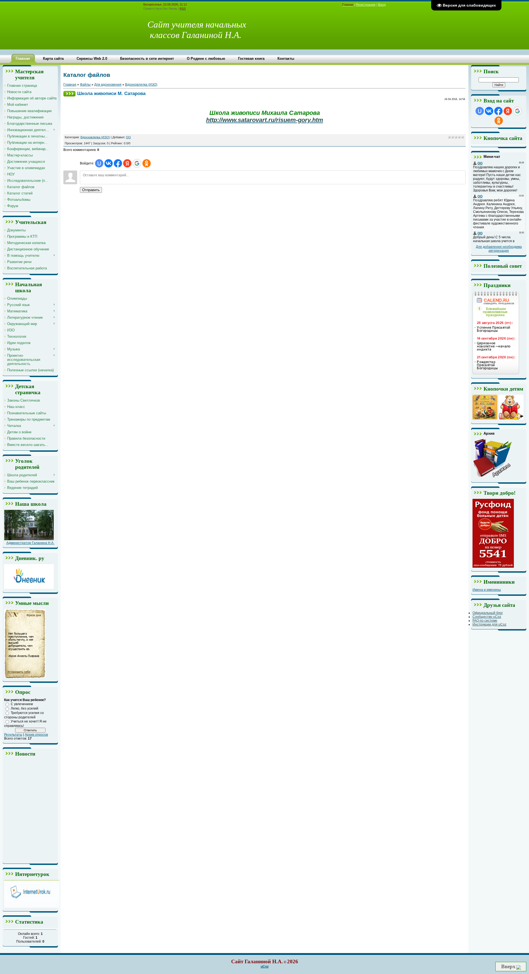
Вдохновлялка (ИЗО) (141, 84)
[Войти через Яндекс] (127, 163)
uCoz (265, 966)
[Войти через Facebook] (118, 163)
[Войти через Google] (137, 163)
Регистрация (366, 5)
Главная (69, 84)
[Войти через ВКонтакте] (108, 163)
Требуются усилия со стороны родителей (24, 715)
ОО (128, 137)
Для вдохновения (108, 84)
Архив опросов (36, 735)
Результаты (13, 735)
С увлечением (22, 704)
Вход (382, 5)
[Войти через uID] (99, 163)
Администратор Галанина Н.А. (30, 543)
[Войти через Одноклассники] (146, 163)
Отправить (91, 190)
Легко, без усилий (24, 708)
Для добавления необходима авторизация (499, 249)
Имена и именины (487, 590)
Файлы (85, 84)
